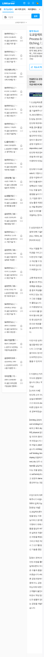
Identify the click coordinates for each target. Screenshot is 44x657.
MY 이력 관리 (20, 9)
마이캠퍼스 (32, 9)
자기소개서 (8, 9)
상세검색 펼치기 (20, 22)
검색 (35, 16)
